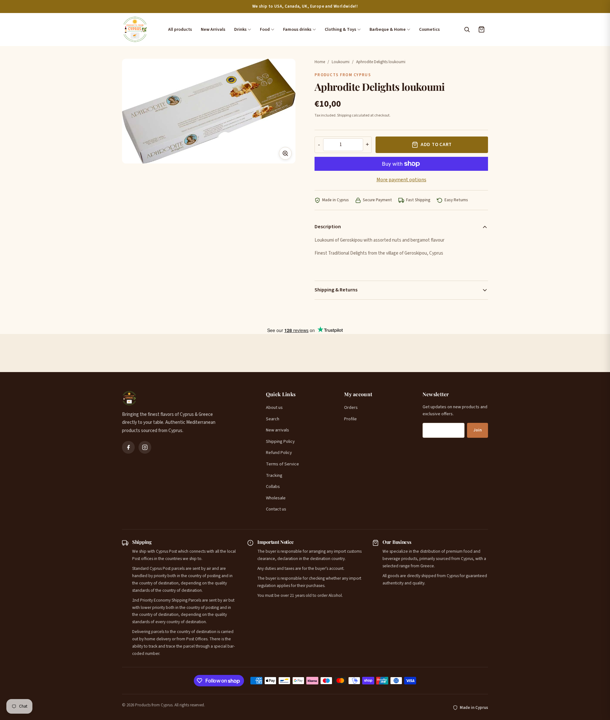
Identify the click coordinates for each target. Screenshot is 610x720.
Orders (351, 407)
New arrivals (277, 430)
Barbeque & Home (387, 29)
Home (320, 62)
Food (265, 29)
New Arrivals (213, 29)
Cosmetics (429, 29)
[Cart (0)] (481, 29)
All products (180, 29)
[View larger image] (285, 153)
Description (328, 226)
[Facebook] (128, 447)
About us (274, 407)
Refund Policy (279, 453)
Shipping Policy (280, 441)
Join (477, 430)
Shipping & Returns (336, 289)
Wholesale (276, 498)
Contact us (276, 509)
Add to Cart (436, 144)
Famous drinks (297, 29)
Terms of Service (282, 464)
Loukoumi (340, 62)
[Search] (466, 29)
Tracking (274, 475)
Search (272, 419)
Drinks (240, 29)
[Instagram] (145, 447)
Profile (350, 419)
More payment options (401, 179)
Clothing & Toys (340, 29)
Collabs (273, 486)
